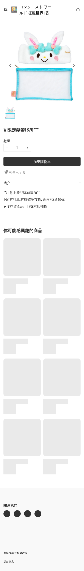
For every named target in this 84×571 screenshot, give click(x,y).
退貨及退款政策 (18, 553)
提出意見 (8, 561)
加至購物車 (42, 161)
